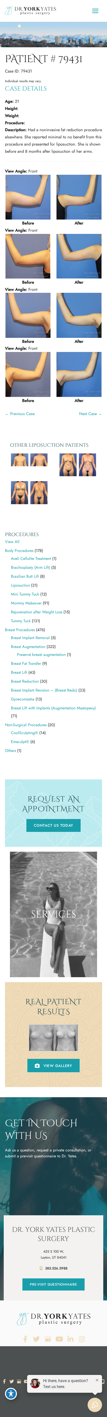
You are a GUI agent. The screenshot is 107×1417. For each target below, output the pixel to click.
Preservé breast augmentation (41, 654)
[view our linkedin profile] (70, 1339)
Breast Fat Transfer (26, 663)
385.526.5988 (56, 1268)
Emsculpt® (20, 742)
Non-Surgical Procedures (26, 725)
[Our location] (103, 1381)
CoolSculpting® (24, 733)
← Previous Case (20, 414)
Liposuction (20, 585)
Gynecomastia (22, 699)
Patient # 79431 (44, 59)
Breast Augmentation (28, 646)
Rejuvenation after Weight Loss (36, 612)
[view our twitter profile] (37, 1339)
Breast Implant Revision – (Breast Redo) (44, 690)
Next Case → (90, 414)
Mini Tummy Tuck (25, 594)
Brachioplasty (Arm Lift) (30, 567)
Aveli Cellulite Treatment (31, 558)
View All (12, 542)
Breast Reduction (25, 681)
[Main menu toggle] (95, 11)
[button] (53, 825)
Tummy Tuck (21, 621)
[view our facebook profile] (25, 1339)
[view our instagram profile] (82, 1339)
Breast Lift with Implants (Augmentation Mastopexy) (53, 708)
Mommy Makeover (26, 603)
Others (10, 750)
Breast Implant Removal (30, 638)
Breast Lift (19, 672)
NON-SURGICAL (53, 970)
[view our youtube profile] (59, 1339)
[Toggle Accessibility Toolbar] (11, 1394)
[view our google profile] (48, 1339)
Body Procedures (19, 550)
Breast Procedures (20, 630)
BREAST (53, 953)
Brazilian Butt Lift (25, 576)
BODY (54, 961)
